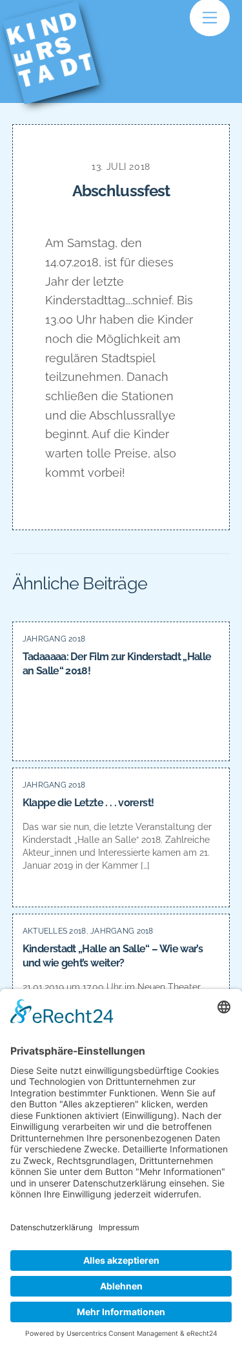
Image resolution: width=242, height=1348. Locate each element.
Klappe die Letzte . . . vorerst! (88, 803)
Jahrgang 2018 (54, 638)
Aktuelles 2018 (54, 931)
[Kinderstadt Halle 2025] (59, 85)
